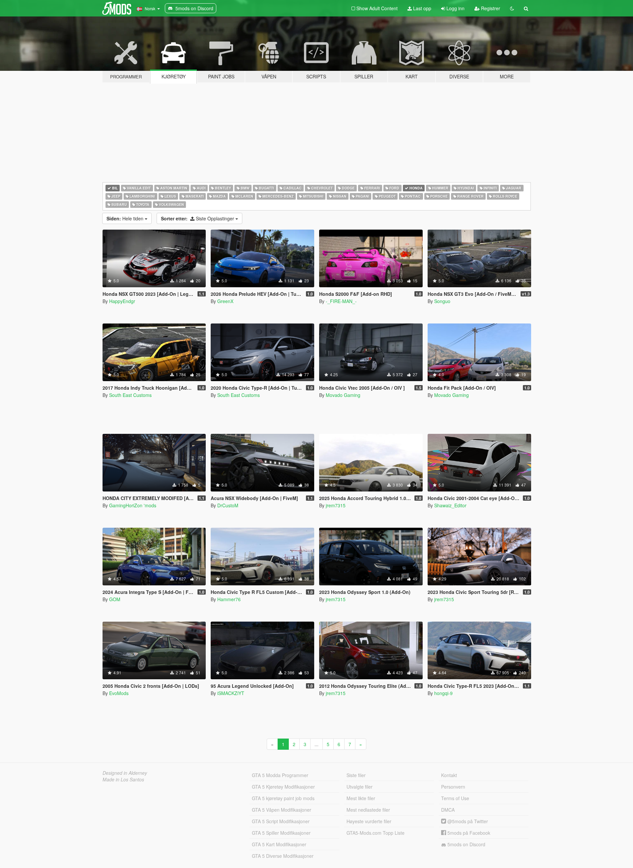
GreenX (225, 301)
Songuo (442, 301)
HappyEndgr (122, 301)
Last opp (421, 8)
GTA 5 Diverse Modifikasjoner (283, 856)
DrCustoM (227, 505)
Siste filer (356, 775)
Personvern (453, 786)
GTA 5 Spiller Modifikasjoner (281, 832)
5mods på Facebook (468, 832)
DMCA (448, 809)
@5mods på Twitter (467, 821)
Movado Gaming (343, 395)
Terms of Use (455, 798)
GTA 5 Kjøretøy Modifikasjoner (283, 786)
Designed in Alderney (125, 773)
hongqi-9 (443, 693)
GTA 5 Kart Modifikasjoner (279, 844)
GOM (114, 599)
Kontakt (449, 775)
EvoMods (119, 693)
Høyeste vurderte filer (369, 821)
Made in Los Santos (123, 779)
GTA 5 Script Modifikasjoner (281, 821)
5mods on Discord (465, 844)
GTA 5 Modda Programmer (280, 775)
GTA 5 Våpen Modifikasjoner (281, 809)
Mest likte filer (361, 798)
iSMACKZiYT (230, 693)
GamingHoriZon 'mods (132, 505)
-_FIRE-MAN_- (341, 301)
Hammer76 (229, 599)
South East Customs (130, 395)
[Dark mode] (512, 8)
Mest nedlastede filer (368, 809)
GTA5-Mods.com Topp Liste (376, 832)
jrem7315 (336, 505)
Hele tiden (125, 218)
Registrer (490, 8)
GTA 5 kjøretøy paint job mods (283, 798)
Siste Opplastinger (198, 218)
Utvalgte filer (360, 786)
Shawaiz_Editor (450, 505)
